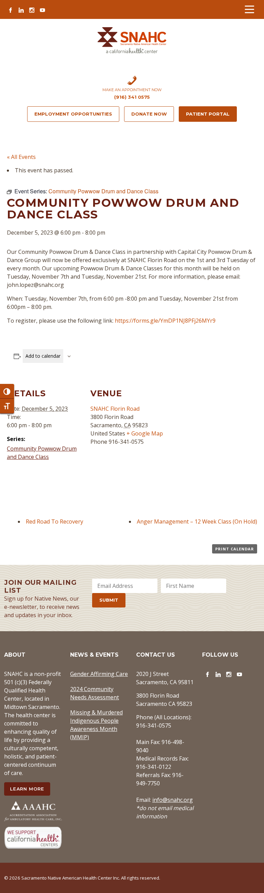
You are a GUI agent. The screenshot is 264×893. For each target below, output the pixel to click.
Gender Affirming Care (99, 674)
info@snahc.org (172, 800)
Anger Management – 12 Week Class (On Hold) (197, 521)
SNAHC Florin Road (115, 408)
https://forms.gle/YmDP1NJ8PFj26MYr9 (165, 320)
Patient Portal (208, 114)
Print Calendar (234, 548)
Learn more (27, 789)
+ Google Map (144, 433)
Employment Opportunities (73, 114)
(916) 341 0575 (132, 97)
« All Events (21, 157)
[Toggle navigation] (249, 9)
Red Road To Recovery (54, 521)
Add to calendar (42, 356)
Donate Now (149, 114)
